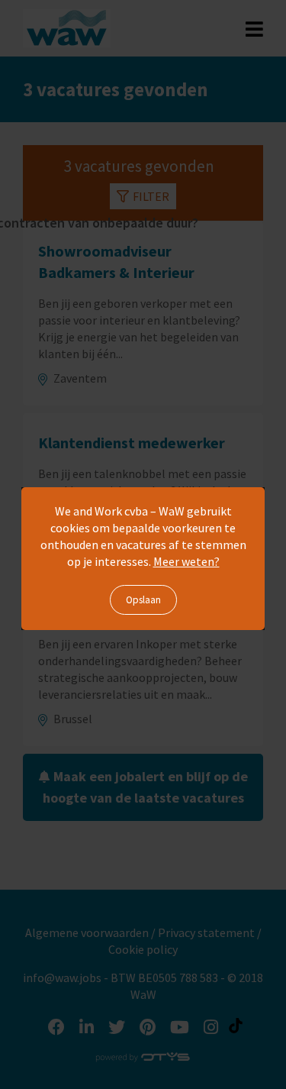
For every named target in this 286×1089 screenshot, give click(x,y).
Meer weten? (186, 561)
